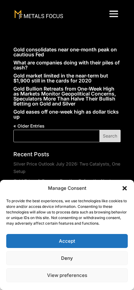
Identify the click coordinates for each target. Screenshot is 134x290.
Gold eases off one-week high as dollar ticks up (66, 114)
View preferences (67, 275)
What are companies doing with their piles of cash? (66, 65)
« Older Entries (29, 126)
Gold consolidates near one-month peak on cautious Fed (65, 52)
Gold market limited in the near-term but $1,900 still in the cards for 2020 (60, 78)
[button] (125, 188)
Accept (67, 241)
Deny (67, 258)
